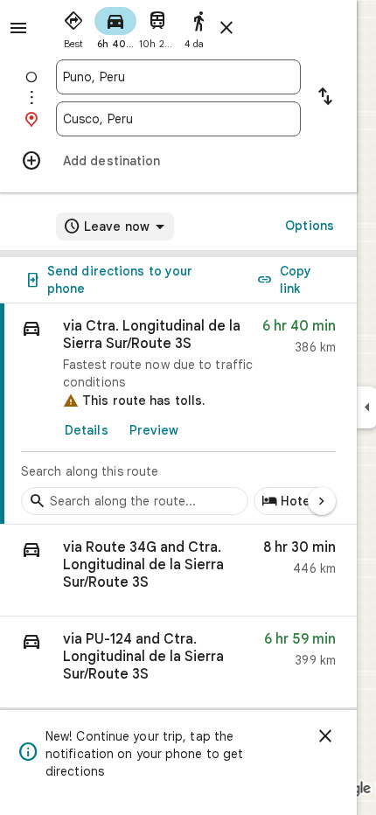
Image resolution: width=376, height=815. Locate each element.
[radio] (73, 26)
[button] (178, 570)
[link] (178, 414)
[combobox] (178, 76)
